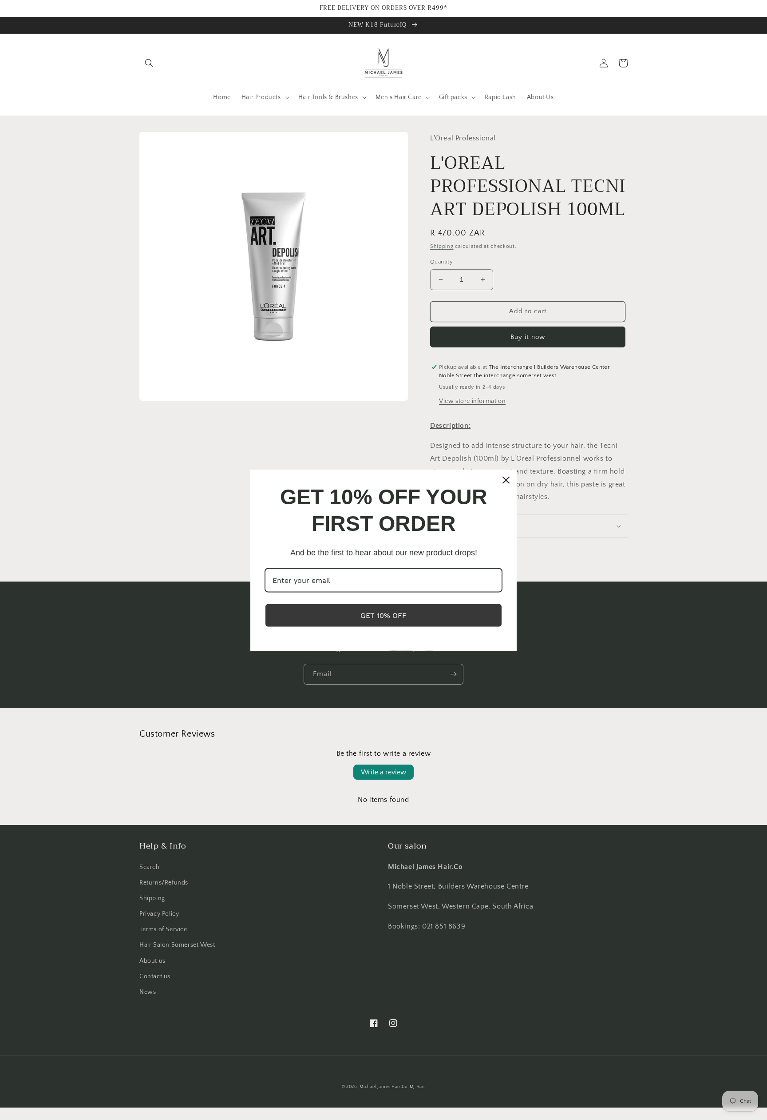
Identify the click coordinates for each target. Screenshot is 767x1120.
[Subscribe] (453, 674)
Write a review (383, 772)
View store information (472, 401)
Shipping (442, 246)
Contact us (154, 976)
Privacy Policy (159, 913)
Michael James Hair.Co (384, 1086)
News (147, 992)
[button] (149, 63)
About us (152, 961)
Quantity (441, 262)
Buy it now (527, 337)
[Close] (506, 479)
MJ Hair (418, 1086)
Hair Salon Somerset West (177, 945)
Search (149, 867)
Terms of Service (163, 929)
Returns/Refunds (163, 882)
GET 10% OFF (383, 615)
